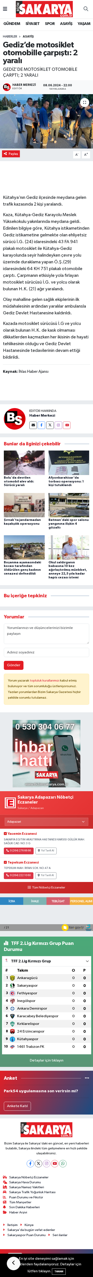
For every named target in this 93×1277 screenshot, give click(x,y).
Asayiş (28, 36)
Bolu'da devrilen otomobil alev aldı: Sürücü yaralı (19, 481)
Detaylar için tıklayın (46, 1060)
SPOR (50, 24)
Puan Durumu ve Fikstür (26, 1197)
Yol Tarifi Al (47, 850)
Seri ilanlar (60, 1235)
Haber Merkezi (42, 415)
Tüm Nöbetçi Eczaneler (48, 887)
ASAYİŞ (66, 24)
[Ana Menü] (5, 9)
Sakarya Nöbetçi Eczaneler (29, 1177)
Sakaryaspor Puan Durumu (26, 1235)
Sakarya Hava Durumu (25, 1182)
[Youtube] (66, 425)
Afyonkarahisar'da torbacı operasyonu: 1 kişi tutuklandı (66, 481)
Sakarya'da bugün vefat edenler (31, 1230)
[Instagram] (58, 425)
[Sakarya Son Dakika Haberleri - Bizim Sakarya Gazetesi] (44, 9)
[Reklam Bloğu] (46, 753)
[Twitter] (50, 425)
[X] (38, 1163)
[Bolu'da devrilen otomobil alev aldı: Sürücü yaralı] (24, 462)
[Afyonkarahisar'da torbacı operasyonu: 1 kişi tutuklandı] (69, 462)
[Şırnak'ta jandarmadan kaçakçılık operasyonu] (24, 505)
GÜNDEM (11, 24)
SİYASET (33, 24)
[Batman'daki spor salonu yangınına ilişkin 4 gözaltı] (69, 505)
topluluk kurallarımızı (45, 680)
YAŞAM (84, 24)
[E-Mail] (33, 425)
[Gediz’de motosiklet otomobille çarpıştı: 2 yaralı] (46, 121)
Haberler (10, 36)
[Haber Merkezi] (15, 419)
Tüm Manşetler (20, 1202)
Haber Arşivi (18, 1212)
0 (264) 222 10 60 (20, 875)
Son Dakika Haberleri (24, 1207)
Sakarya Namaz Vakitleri (26, 1187)
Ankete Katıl (17, 1106)
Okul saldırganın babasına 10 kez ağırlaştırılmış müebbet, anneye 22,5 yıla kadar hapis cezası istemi (68, 570)
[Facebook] (41, 425)
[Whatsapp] (63, 1163)
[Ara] (85, 9)
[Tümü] (87, 1078)
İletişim (12, 1225)
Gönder (13, 665)
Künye (29, 1225)
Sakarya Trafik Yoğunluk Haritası (32, 1192)
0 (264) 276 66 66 (20, 850)
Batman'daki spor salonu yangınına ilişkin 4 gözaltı (69, 523)
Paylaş (13, 153)
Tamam (58, 1271)
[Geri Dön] (13, 1263)
